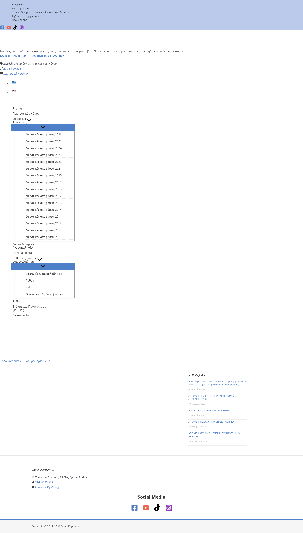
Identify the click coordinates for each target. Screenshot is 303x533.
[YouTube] (145, 510)
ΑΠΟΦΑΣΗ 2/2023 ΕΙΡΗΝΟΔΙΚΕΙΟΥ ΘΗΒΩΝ (209, 410)
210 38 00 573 (12, 69)
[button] (29, 120)
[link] (14, 83)
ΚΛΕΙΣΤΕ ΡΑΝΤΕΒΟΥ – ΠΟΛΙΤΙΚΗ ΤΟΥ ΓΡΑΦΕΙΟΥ (32, 56)
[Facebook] (2, 29)
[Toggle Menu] (43, 127)
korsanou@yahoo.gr (15, 73)
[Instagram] (168, 510)
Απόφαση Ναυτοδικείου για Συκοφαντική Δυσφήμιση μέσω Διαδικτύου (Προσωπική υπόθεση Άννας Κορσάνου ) (217, 383)
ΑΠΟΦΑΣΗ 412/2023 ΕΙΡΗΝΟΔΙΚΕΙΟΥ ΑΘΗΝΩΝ (211, 421)
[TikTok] (157, 510)
